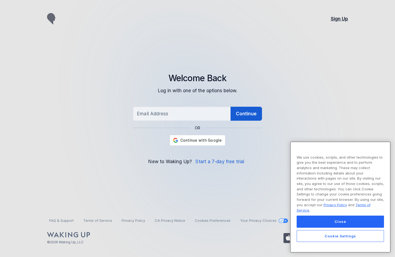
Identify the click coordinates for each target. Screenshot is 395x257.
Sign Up (339, 19)
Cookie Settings (340, 236)
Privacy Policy (335, 205)
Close (340, 221)
